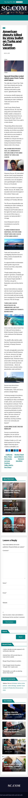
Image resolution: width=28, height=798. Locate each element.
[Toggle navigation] (25, 17)
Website (5, 602)
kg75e (13, 795)
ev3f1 (21, 795)
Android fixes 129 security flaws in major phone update (13, 731)
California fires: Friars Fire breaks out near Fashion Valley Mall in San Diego (8, 461)
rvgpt (4, 795)
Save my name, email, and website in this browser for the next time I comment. (14, 616)
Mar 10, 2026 (8, 734)
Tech (5, 710)
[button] (18, 17)
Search (4, 631)
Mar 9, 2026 (8, 769)
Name (5, 583)
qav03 (6, 795)
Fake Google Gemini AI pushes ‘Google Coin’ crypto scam (13, 766)
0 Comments (18, 717)
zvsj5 (16, 795)
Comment (6, 550)
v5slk (18, 795)
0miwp (9, 795)
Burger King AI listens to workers (12, 661)
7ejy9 (1, 795)
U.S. (5, 488)
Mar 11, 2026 (8, 717)
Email (5, 593)
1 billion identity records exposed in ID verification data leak (14, 714)
